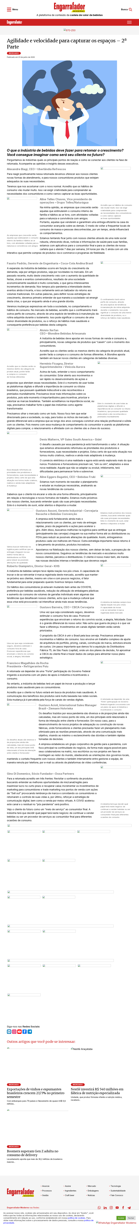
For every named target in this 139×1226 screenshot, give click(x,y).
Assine (68, 1186)
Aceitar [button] (121, 1218)
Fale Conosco (117, 1195)
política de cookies (76, 1218)
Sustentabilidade (118, 1191)
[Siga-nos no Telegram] (30, 1031)
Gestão (45, 1195)
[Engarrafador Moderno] (69, 7)
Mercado (14, 53)
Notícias (91, 1195)
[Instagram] (111, 1208)
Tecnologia (116, 1186)
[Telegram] (129, 1208)
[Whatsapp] (99, 1208)
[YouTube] (117, 1208)
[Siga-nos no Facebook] (24, 1031)
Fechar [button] (131, 1218)
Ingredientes (70, 1191)
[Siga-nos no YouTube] (19, 1031)
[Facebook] (123, 1208)
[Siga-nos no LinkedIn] (9, 1031)
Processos (47, 1191)
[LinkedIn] (105, 1208)
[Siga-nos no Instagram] (14, 1031)
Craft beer (69, 1195)
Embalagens (93, 1191)
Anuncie (45, 1186)
